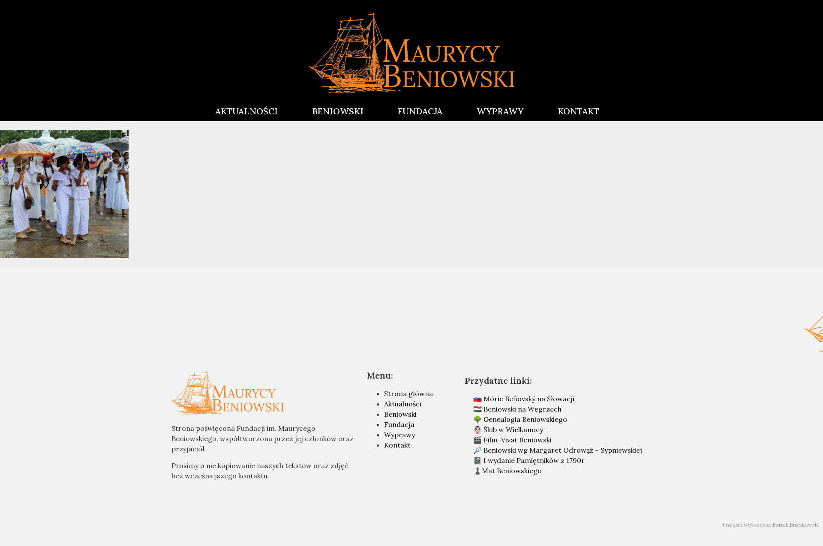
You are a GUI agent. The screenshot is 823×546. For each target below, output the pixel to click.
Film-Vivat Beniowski (518, 440)
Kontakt (397, 445)
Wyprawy (399, 434)
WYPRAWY (500, 111)
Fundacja (399, 424)
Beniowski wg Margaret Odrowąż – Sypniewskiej (563, 450)
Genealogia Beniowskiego (525, 419)
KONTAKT (578, 111)
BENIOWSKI (337, 111)
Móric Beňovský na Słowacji (529, 398)
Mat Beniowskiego (512, 470)
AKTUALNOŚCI (246, 111)
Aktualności (402, 404)
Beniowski (400, 414)
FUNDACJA (420, 111)
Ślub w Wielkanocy (513, 429)
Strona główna (408, 393)
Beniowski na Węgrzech (523, 409)
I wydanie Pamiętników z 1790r (534, 460)
